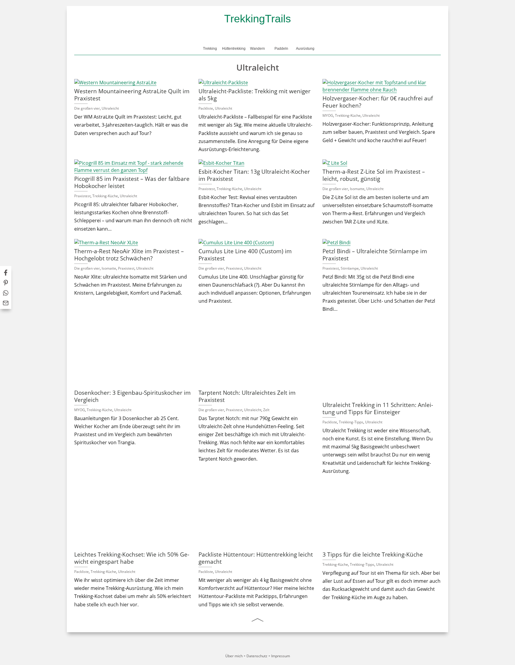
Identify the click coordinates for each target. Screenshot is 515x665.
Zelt (266, 409)
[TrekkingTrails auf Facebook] (243, 648)
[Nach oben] (257, 619)
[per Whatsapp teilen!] (5, 294)
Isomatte (357, 188)
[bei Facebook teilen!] (5, 273)
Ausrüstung (305, 48)
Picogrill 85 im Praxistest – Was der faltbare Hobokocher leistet (132, 182)
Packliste (205, 108)
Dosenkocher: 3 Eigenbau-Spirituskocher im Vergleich (132, 396)
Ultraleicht (110, 108)
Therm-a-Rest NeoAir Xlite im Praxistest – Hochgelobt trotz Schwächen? (129, 254)
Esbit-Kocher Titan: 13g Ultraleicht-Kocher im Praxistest (254, 175)
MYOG (327, 115)
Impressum (280, 655)
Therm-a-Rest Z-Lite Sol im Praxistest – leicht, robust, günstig (373, 175)
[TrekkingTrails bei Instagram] (262, 648)
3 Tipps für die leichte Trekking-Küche (372, 554)
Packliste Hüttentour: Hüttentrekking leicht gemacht (255, 557)
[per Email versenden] (5, 304)
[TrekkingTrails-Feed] (272, 648)
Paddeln (281, 48)
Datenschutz (256, 655)
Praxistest (82, 195)
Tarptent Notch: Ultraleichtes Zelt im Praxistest (247, 396)
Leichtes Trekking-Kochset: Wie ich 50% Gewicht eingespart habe (131, 557)
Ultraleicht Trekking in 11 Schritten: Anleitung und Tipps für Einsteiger (377, 408)
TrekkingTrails (257, 19)
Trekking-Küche (348, 115)
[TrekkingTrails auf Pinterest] (253, 648)
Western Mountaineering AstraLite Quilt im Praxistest (132, 94)
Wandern (257, 48)
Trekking (210, 48)
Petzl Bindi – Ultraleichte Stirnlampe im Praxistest (374, 254)
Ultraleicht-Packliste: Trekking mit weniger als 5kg (254, 94)
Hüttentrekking (234, 48)
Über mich (234, 655)
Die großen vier (87, 108)
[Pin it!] (5, 284)
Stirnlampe (350, 268)
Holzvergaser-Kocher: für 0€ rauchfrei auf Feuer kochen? (377, 101)
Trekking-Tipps (351, 422)
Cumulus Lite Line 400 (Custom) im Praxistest (245, 254)
